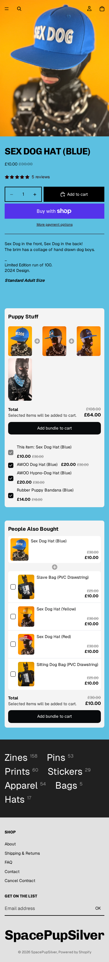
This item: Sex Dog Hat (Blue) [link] (44, 447)
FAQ (8, 862)
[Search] (19, 8)
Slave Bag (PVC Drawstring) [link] (63, 577)
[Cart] (102, 8)
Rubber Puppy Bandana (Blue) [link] (45, 490)
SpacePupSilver (44, 952)
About (10, 844)
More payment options (55, 224)
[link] (20, 341)
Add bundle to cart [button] (54, 428)
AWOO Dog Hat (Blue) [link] (37, 464)
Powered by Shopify (74, 952)
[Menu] (6, 8)
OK (98, 908)
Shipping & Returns (22, 853)
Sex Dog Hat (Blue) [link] (49, 541)
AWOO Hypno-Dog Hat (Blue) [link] (44, 472)
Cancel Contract (20, 880)
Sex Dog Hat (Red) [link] (54, 636)
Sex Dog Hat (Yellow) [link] (56, 609)
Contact (12, 871)
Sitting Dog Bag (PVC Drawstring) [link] (67, 664)
